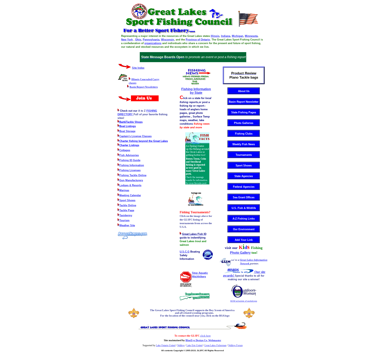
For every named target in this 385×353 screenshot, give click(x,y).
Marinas (124, 190)
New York (127, 39)
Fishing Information (131, 165)
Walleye (181, 345)
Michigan (237, 35)
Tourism (124, 220)
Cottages (124, 150)
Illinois (215, 35)
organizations (152, 43)
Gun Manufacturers (131, 180)
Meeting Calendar (130, 195)
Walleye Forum (235, 345)
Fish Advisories (129, 155)
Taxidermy (125, 215)
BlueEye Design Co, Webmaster (203, 340)
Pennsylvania (151, 39)
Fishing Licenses (130, 170)
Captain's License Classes (135, 136)
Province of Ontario (198, 39)
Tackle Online (127, 205)
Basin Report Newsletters (144, 86)
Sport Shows (127, 200)
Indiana (225, 35)
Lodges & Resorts (130, 185)
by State (196, 92)
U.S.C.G (184, 251)
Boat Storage (127, 131)
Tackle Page (126, 210)
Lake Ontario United (165, 345)
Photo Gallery (240, 252)
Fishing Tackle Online (132, 175)
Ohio (138, 39)
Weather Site (127, 225)
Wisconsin (167, 39)
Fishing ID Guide (129, 160)
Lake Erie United (194, 345)
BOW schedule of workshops (243, 301)
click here (205, 335)
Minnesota (251, 35)
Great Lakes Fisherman (215, 345)
